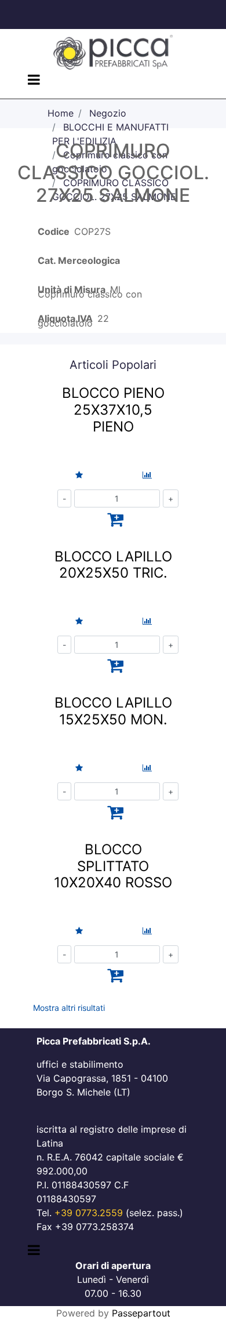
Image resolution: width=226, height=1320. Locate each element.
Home (61, 113)
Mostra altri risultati (69, 1008)
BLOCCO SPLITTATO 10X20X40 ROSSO (113, 866)
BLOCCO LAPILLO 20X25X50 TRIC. (113, 565)
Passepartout (141, 1313)
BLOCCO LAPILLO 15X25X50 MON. (113, 711)
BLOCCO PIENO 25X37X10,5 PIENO (113, 410)
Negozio (107, 113)
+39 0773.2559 (88, 1213)
